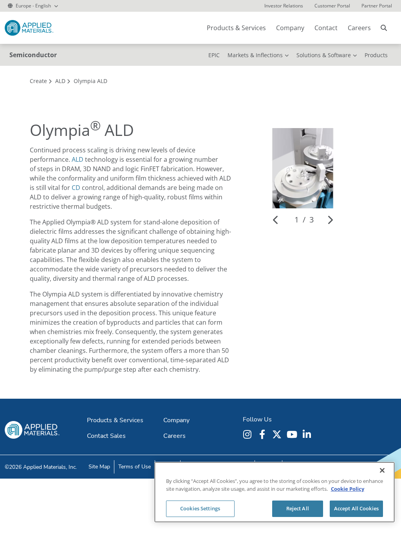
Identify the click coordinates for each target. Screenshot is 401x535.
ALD (77, 159)
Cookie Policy (347, 488)
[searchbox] (384, 28)
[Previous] (276, 220)
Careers (359, 27)
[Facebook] (263, 434)
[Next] (330, 220)
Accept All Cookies (356, 508)
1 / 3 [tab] (304, 219)
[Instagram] (248, 434)
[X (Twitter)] (278, 434)
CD (76, 187)
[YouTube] (292, 434)
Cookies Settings (200, 508)
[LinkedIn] (307, 434)
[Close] (382, 470)
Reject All (297, 508)
